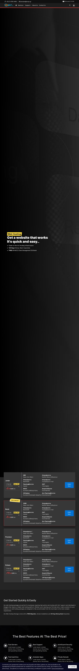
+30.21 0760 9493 (11, 1)
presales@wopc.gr (25, 1)
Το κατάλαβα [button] (72, 666)
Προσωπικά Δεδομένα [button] (57, 668)
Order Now (69, 485)
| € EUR (69, 1)
